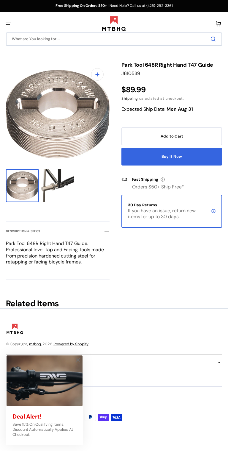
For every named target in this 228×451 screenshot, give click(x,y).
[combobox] (114, 39)
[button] (8, 23)
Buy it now (172, 156)
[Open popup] (163, 179)
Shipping (129, 98)
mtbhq (35, 344)
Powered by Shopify (70, 344)
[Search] (214, 39)
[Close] (78, 360)
